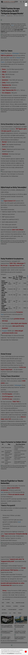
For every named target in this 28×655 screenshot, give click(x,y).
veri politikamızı (10, 653)
